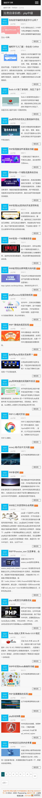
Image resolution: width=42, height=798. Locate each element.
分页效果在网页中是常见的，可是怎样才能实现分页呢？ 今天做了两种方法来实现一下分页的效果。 (21, 367)
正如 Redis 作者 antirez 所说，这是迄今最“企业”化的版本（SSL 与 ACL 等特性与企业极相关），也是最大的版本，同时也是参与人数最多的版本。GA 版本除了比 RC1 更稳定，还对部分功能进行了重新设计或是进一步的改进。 (20, 649)
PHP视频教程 (22, 791)
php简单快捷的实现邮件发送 (22, 381)
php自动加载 (14, 716)
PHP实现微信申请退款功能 (21, 149)
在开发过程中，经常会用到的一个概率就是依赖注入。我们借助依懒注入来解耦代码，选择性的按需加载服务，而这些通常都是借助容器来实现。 (21, 252)
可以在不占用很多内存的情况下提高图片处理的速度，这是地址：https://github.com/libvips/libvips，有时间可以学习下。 (21, 281)
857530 (28, 796)
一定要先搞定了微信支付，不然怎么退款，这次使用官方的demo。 (31, 160)
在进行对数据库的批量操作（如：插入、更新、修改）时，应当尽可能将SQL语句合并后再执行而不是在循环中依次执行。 (21, 133)
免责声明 (6, 791)
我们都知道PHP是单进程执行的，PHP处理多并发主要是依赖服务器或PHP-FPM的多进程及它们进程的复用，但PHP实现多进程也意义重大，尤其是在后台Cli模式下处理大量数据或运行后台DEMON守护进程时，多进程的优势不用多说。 (20, 488)
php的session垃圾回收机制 (21, 295)
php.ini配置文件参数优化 (20, 600)
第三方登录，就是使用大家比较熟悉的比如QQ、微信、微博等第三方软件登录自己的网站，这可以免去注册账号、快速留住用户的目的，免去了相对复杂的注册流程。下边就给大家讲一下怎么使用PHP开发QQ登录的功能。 (21, 221)
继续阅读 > (35, 42)
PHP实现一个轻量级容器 (20, 238)
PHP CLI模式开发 (17, 414)
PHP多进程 (14, 472)
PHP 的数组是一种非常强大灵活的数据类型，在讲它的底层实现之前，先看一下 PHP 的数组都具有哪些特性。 (21, 338)
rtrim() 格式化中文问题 (19, 447)
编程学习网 (6, 8)
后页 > (4, 783)
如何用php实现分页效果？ (21, 354)
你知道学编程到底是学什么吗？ (23, 20)
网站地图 (13, 791)
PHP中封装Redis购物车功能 (21, 666)
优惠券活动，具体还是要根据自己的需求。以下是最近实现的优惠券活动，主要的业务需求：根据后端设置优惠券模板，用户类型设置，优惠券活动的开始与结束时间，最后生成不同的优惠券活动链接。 (21, 188)
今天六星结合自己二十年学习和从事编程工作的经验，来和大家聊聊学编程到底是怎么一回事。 (21, 32)
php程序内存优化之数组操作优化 (24, 119)
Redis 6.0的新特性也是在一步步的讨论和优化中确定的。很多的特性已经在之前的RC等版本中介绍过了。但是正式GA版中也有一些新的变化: (21, 103)
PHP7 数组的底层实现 (19, 325)
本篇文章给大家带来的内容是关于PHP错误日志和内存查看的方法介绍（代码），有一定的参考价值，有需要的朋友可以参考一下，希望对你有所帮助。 (21, 757)
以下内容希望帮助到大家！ (31, 455)
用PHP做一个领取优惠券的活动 (23, 172)
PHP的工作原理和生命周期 (21, 505)
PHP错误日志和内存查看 (20, 743)
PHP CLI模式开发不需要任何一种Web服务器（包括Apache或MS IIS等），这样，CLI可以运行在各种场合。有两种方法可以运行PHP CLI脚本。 (20, 430)
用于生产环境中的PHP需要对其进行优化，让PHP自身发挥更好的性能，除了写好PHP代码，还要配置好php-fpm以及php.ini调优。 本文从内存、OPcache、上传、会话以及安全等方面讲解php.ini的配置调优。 (21, 616)
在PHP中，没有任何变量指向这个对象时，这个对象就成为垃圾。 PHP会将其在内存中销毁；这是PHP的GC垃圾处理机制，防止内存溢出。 (21, 309)
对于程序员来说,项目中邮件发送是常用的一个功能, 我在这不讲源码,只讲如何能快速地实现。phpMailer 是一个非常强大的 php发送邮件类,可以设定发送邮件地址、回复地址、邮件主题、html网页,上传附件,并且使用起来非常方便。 (20, 397)
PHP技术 (14, 8)
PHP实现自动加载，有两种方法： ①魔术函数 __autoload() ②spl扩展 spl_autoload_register (30, 728)
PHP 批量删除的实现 (18, 694)
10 (35, 776)
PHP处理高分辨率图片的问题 (22, 268)
